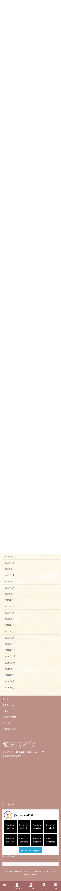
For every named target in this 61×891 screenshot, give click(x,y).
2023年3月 (9, 587)
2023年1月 (9, 600)
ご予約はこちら (9, 729)
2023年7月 (9, 562)
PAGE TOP (56, 876)
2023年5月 (9, 575)
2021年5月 (9, 687)
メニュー (6, 710)
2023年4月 (9, 581)
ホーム (5, 698)
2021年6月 (9, 681)
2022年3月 (9, 631)
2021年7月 (9, 675)
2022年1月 (9, 643)
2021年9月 (9, 668)
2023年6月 (9, 568)
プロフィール (8, 704)
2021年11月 (10, 656)
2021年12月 (10, 650)
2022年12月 (10, 606)
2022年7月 (9, 612)
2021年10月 (10, 662)
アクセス (6, 723)
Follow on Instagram (30, 850)
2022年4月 (9, 625)
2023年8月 (9, 556)
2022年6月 (9, 618)
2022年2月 (9, 637)
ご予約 (55, 888)
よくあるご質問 (9, 716)
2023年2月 (9, 593)
